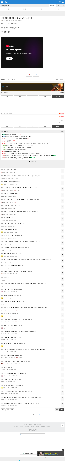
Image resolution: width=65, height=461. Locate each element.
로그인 (25, 424)
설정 (40, 424)
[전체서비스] (63, 2)
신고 (8, 79)
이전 (32, 96)
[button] (29, 161)
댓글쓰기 (58, 96)
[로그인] (60, 2)
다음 (45, 96)
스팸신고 (13, 79)
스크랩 (61, 79)
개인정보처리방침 (24, 426)
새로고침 (62, 113)
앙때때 (3, 20)
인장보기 (6, 92)
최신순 (10, 113)
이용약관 (16, 426)
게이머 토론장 (5, 5)
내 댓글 (24, 9)
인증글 (57, 9)
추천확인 (3, 79)
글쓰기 (63, 6)
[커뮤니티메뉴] (2, 2)
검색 (57, 409)
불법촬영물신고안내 (46, 426)
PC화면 (31, 424)
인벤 (6, 2)
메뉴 (2, 92)
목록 (7, 96)
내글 (8, 9)
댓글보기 (58, 126)
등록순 (7, 113)
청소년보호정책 (35, 426)
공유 (57, 79)
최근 (3, 409)
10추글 (40, 9)
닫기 (63, 450)
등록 (62, 120)
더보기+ (62, 131)
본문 (20, 96)
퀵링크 (36, 424)
